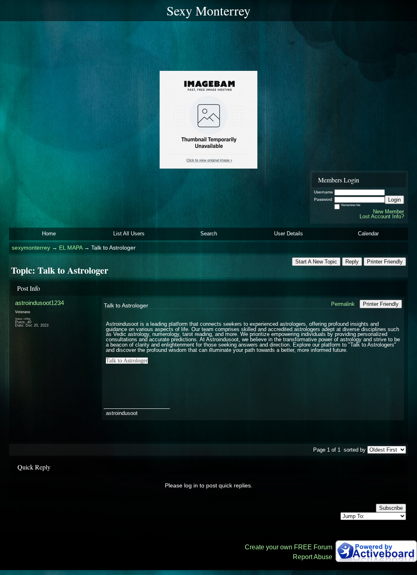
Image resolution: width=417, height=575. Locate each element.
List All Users (129, 233)
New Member (388, 211)
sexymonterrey (31, 248)
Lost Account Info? (382, 216)
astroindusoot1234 (39, 302)
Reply (352, 262)
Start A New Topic (316, 262)
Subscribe (391, 508)
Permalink (343, 304)
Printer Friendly (385, 262)
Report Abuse (312, 556)
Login (394, 200)
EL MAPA (70, 248)
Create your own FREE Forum (288, 547)
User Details (288, 233)
